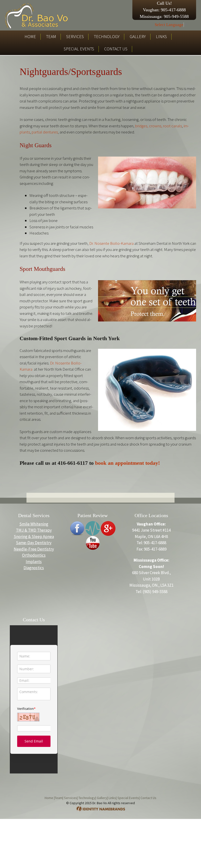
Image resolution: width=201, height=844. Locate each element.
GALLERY (138, 36)
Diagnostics (34, 567)
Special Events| (128, 798)
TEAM (51, 36)
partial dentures (45, 132)
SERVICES (75, 36)
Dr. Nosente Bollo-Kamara (111, 243)
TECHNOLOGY (107, 36)
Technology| (87, 798)
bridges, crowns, (148, 126)
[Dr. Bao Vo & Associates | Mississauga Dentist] (36, 15)
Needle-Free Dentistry (34, 549)
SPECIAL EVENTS (79, 49)
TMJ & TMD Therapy (34, 530)
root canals (172, 126)
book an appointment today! (127, 463)
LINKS (161, 36)
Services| (70, 798)
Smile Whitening (33, 524)
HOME (30, 36)
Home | (50, 798)
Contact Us (148, 798)
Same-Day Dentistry (33, 542)
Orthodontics (34, 555)
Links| (112, 798)
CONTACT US (115, 49)
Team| (59, 798)
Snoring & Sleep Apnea (34, 536)
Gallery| (102, 798)
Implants (34, 561)
